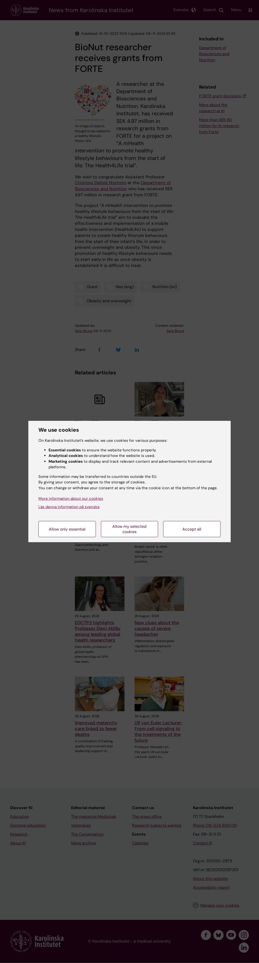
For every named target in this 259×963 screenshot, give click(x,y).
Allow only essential (67, 529)
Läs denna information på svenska (68, 506)
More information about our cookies (70, 498)
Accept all (191, 529)
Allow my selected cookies (129, 529)
